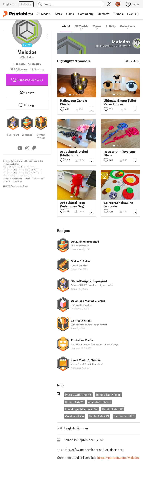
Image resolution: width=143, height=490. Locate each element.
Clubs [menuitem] (70, 13)
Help (28, 178)
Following (37, 69)
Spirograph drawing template (118, 204)
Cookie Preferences (27, 175)
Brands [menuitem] (118, 13)
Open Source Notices (12, 178)
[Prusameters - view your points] (117, 4)
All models (132, 61)
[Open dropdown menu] (47, 34)
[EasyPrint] (109, 4)
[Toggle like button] (62, 109)
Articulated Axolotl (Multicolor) (74, 153)
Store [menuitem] (58, 13)
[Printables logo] (18, 14)
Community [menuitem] (85, 13)
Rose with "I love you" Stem (120, 153)
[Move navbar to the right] (137, 13)
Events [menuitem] (131, 13)
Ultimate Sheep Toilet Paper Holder (120, 102)
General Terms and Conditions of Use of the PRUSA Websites (23, 162)
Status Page (39, 178)
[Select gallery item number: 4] (79, 95)
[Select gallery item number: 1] (70, 95)
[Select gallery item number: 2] (73, 95)
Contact (6, 181)
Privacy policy (9, 175)
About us (18, 181)
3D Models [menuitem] (43, 13)
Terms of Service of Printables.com (18, 166)
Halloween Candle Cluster (73, 102)
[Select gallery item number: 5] (82, 95)
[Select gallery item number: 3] (76, 95)
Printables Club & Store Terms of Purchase (22, 169)
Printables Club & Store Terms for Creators (22, 172)
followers (18, 69)
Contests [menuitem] (103, 13)
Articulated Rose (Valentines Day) (72, 204)
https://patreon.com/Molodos (118, 457)
